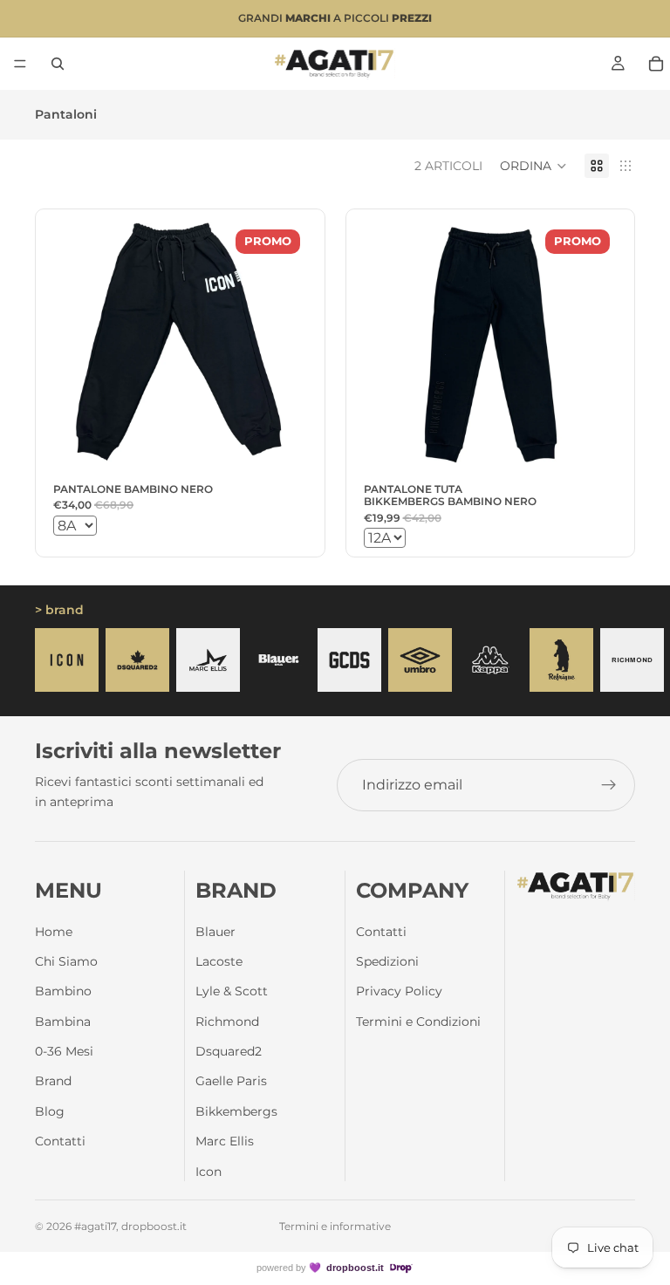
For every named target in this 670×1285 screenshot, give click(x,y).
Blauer (215, 932)
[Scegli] (280, 449)
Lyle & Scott (231, 991)
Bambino (63, 991)
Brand (53, 1081)
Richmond (227, 1021)
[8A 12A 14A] (180, 526)
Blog (50, 1111)
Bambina (63, 1021)
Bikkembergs (236, 1111)
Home (53, 932)
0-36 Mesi (64, 1051)
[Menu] (20, 64)
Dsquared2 (228, 1051)
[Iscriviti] (609, 785)
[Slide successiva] (616, 660)
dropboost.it (355, 1267)
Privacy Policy (399, 991)
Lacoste (219, 961)
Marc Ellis (224, 1141)
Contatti (60, 1141)
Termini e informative (335, 1226)
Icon (208, 1171)
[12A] (491, 538)
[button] (533, 166)
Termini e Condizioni (418, 1021)
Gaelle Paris (231, 1081)
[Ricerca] (57, 63)
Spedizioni (387, 961)
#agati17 (95, 1226)
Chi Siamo (66, 961)
